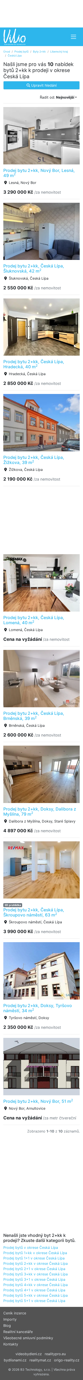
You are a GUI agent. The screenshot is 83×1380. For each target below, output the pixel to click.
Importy (10, 1319)
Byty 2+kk (39, 51)
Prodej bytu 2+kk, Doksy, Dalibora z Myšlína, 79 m (39, 811)
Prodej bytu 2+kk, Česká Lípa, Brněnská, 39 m (33, 716)
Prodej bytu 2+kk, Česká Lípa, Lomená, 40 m (33, 620)
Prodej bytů (21, 51)
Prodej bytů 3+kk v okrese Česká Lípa (35, 1274)
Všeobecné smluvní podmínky (28, 1338)
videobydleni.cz (28, 1354)
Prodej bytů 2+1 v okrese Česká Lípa (34, 1269)
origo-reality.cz (66, 1360)
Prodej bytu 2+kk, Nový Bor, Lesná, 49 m (39, 173)
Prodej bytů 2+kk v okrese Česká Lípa (35, 1263)
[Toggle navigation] (73, 37)
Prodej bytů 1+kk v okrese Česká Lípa (35, 1253)
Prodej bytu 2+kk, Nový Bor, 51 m (38, 1101)
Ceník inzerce (14, 1313)
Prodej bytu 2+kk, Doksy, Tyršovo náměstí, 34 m (37, 1008)
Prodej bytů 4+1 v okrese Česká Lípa (34, 1290)
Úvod (6, 51)
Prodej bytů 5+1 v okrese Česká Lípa (34, 1300)
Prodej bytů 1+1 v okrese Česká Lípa (34, 1258)
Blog (7, 1325)
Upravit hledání (43, 85)
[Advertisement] (41, 13)
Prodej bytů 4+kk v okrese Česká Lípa (35, 1285)
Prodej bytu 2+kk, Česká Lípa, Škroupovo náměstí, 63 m (33, 912)
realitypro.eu (55, 1354)
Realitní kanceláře (18, 1331)
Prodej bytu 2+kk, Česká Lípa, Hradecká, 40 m (33, 364)
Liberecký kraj (59, 51)
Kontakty (10, 1344)
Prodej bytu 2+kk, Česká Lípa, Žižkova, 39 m (33, 460)
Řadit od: (57, 97)
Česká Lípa (15, 55)
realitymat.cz (40, 1360)
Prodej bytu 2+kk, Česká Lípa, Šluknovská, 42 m (33, 268)
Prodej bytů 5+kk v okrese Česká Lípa (35, 1295)
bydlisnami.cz (15, 1360)
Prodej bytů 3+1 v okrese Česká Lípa (34, 1279)
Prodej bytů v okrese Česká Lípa (30, 1247)
